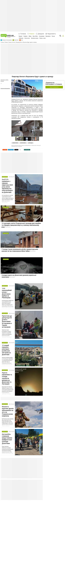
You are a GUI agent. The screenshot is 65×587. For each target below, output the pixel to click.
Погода (53, 36)
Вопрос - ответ (43, 38)
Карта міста (48, 36)
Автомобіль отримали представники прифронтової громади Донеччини (7, 438)
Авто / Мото (35, 36)
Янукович (23, 143)
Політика (2, 81)
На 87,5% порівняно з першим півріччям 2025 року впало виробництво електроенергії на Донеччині (7, 186)
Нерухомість (51, 34)
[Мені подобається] (1, 83)
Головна (23, 34)
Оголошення (41, 36)
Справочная (20, 398)
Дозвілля (25, 36)
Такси (28, 398)
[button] (42, 121)
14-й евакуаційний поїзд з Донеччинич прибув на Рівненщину (7, 293)
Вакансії (20, 36)
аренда (30, 143)
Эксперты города (34, 38)
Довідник (41, 34)
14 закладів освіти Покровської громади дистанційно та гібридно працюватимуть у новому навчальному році (21, 225)
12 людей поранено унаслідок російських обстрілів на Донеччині (6, 349)
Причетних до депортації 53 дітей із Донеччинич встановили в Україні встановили (7, 321)
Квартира (15, 143)
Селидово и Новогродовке (9, 398)
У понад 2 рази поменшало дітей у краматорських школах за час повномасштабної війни (20, 250)
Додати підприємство (54, 87)
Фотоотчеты (27, 38)
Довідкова (21, 38)
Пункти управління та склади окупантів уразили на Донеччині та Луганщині (7, 378)
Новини (31, 34)
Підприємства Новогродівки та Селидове (53, 83)
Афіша (30, 36)
